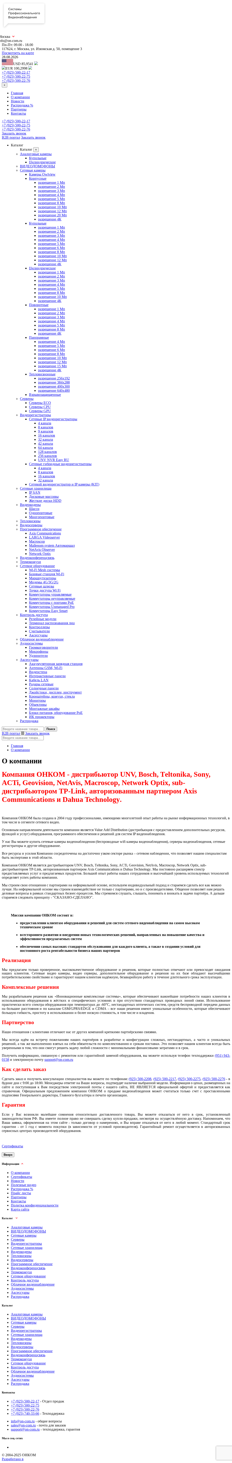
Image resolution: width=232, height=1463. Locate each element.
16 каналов (46, 435)
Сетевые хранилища (35, 488)
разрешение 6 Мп (51, 248)
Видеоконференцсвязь (37, 558)
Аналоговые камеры (36, 154)
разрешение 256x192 (54, 378)
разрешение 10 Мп (52, 207)
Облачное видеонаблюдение (42, 639)
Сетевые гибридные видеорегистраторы (60, 464)
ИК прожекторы (41, 717)
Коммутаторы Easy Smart (48, 611)
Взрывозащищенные (45, 395)
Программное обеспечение (41, 529)
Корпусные (37, 178)
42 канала (45, 443)
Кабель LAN (38, 680)
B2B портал (11, 137)
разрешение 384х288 (54, 382)
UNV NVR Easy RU (53, 460)
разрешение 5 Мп (51, 199)
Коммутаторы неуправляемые (52, 598)
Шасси (34, 509)
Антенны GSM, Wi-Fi (45, 668)
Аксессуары (38, 635)
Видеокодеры (30, 505)
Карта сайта (20, 1209)
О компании (20, 97)
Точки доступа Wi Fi (44, 590)
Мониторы (37, 700)
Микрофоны (38, 651)
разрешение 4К (49, 219)
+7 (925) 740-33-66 (25, 1413)
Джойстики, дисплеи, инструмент (55, 692)
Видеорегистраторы (35, 415)
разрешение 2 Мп (51, 187)
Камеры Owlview (42, 174)
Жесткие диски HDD (45, 501)
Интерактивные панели (47, 676)
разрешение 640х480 (54, 390)
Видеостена (38, 672)
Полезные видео (23, 1185)
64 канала (45, 448)
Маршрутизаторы (42, 578)
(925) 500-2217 (164, 1079)
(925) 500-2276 (214, 1079)
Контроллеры (39, 627)
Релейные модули (42, 619)
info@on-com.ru (23, 1421)
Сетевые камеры (33, 170)
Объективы (38, 704)
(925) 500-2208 (140, 1079)
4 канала (44, 423)
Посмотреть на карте (18, 53)
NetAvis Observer (42, 549)
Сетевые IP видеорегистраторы (53, 419)
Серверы (27, 399)
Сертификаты (12, 1146)
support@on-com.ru (58, 1060)
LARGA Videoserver (44, 537)
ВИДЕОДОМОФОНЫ (37, 166)
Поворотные (38, 305)
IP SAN (34, 492)
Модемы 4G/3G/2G (43, 582)
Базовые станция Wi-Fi (46, 574)
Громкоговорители (43, 647)
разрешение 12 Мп (52, 211)
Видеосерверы (31, 525)
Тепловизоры (30, 521)
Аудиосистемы (31, 643)
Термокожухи (30, 562)
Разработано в (13, 1459)
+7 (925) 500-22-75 (16, 76)
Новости (17, 101)
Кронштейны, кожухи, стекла (52, 696)
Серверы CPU (40, 407)
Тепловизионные (42, 374)
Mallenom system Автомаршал (52, 545)
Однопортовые (40, 513)
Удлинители (38, 656)
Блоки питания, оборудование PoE (56, 713)
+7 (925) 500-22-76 (16, 80)
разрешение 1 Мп (51, 182)
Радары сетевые (41, 684)
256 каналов (47, 456)
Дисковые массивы (44, 496)
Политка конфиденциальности (34, 1205)
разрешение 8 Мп (51, 203)
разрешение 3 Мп (51, 191)
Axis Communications (45, 533)
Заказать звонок (14, 133)
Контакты (18, 113)
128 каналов (47, 452)
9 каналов (45, 431)
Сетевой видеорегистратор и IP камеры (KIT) (64, 484)
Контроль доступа (34, 615)
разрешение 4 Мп (51, 195)
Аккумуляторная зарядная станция (55, 664)
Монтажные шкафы (44, 709)
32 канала (45, 439)
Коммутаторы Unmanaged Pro (52, 607)
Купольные (37, 158)
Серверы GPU (40, 411)
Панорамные (39, 337)
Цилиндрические (42, 162)
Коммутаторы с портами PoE (51, 603)
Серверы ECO (40, 403)
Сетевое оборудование (37, 566)
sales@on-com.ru (23, 1425)
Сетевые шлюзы (41, 586)
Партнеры (19, 109)
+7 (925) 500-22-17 (16, 72)
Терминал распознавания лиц (52, 623)
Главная (17, 93)
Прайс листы (21, 1193)
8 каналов (45, 427)
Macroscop (37, 541)
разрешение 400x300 (54, 386)
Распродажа (29, 721)
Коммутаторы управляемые (50, 594)
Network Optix (40, 554)
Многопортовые (41, 517)
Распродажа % (22, 105)
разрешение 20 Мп (52, 215)
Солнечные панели (44, 688)
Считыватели (39, 631)
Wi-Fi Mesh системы (44, 570)
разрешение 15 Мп (52, 366)
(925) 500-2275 (189, 1079)
